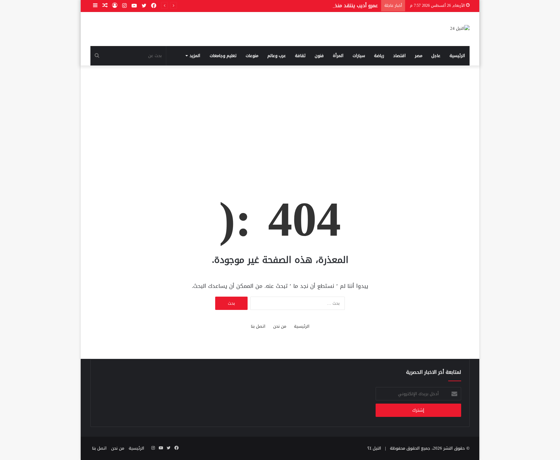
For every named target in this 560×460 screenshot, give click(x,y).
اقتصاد (399, 56)
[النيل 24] (460, 29)
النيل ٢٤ (374, 448)
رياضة (379, 56)
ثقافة (300, 56)
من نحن (279, 326)
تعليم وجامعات (223, 56)
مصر (418, 56)
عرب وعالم (276, 56)
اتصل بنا (258, 326)
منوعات (252, 56)
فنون (319, 56)
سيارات (359, 56)
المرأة (338, 56)
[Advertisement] (280, 120)
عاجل (435, 56)
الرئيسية (457, 56)
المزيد (195, 56)
